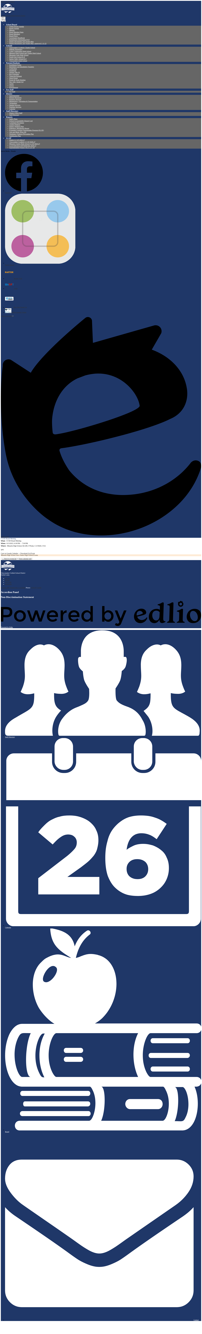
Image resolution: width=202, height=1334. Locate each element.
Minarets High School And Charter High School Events (19, 555)
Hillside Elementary (15, 49)
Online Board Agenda (16, 26)
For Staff (12, 92)
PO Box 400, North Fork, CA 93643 (13, 588)
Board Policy (13, 36)
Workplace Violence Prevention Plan (21, 134)
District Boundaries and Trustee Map (21, 42)
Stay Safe (8, 582)
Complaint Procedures (16, 123)
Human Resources (15, 98)
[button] (11, 24)
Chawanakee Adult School (18, 61)
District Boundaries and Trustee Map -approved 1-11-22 (27, 43)
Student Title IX (14, 72)
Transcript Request (15, 76)
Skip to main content (8, 2)
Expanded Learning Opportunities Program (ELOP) (26, 130)
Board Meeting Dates (16, 32)
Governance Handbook (17, 38)
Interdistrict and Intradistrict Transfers (21, 67)
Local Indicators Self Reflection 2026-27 (22, 146)
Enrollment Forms (15, 65)
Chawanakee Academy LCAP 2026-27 (22, 142)
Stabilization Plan (15, 136)
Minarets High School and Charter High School (25, 53)
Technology (13, 103)
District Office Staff (15, 113)
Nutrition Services (15, 107)
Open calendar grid (25, 559)
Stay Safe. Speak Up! (16, 82)
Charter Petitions (14, 125)
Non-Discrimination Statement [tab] (17, 597)
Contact (196, 1320)
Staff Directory (14, 115)
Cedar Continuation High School (20, 51)
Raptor (7, 580)
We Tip (7, 578)
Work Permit (13, 78)
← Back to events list (9, 559)
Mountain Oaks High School (18, 55)
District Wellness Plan (16, 126)
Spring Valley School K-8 (17, 59)
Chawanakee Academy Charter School (22, 48)
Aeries (11, 84)
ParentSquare (13, 87)
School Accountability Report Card (21, 121)
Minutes (12, 30)
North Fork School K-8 (17, 57)
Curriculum (13, 69)
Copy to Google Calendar (9, 553)
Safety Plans (13, 119)
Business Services (15, 99)
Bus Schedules (14, 74)
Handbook (12, 70)
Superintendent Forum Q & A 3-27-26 (22, 148)
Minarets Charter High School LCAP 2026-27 (24, 144)
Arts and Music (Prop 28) (17, 132)
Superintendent (14, 96)
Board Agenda (14, 28)
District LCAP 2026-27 (17, 140)
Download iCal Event (27, 553)
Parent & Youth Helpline (17, 80)
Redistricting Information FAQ (19, 40)
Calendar (12, 109)
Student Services (14, 105)
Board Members (14, 34)
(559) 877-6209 (36, 588)
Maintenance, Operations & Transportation (23, 101)
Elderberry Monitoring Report (19, 128)
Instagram (8, 584)
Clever (11, 86)
